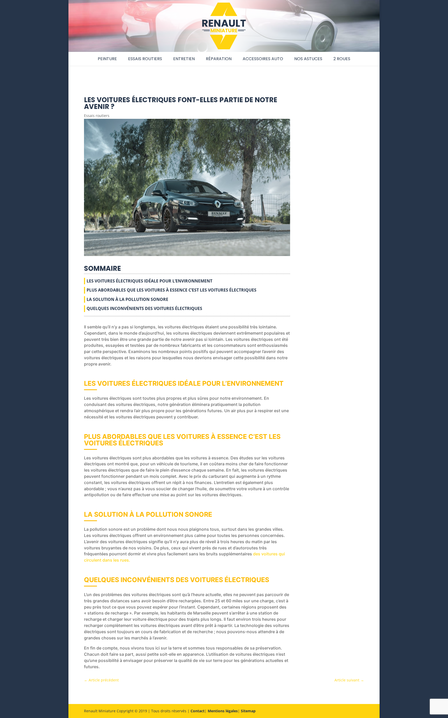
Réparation (219, 59)
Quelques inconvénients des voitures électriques (144, 308)
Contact (198, 710)
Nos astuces (308, 59)
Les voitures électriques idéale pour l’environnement (149, 281)
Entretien (184, 59)
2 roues (341, 59)
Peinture (107, 59)
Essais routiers (145, 59)
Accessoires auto (263, 59)
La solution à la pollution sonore (127, 299)
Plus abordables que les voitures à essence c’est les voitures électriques (171, 290)
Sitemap (248, 710)
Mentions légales (223, 710)
